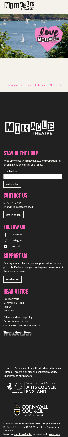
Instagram (17, 240)
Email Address (11, 171)
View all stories (36, 84)
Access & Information (15, 321)
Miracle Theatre (26, 5)
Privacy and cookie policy (17, 317)
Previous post (14, 84)
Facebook (17, 234)
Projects (12, 77)
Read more (12, 279)
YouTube (17, 245)
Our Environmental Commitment (21, 325)
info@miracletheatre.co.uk (18, 206)
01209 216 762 (12, 202)
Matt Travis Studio (23, 434)
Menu (60, 6)
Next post (55, 84)
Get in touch (13, 214)
